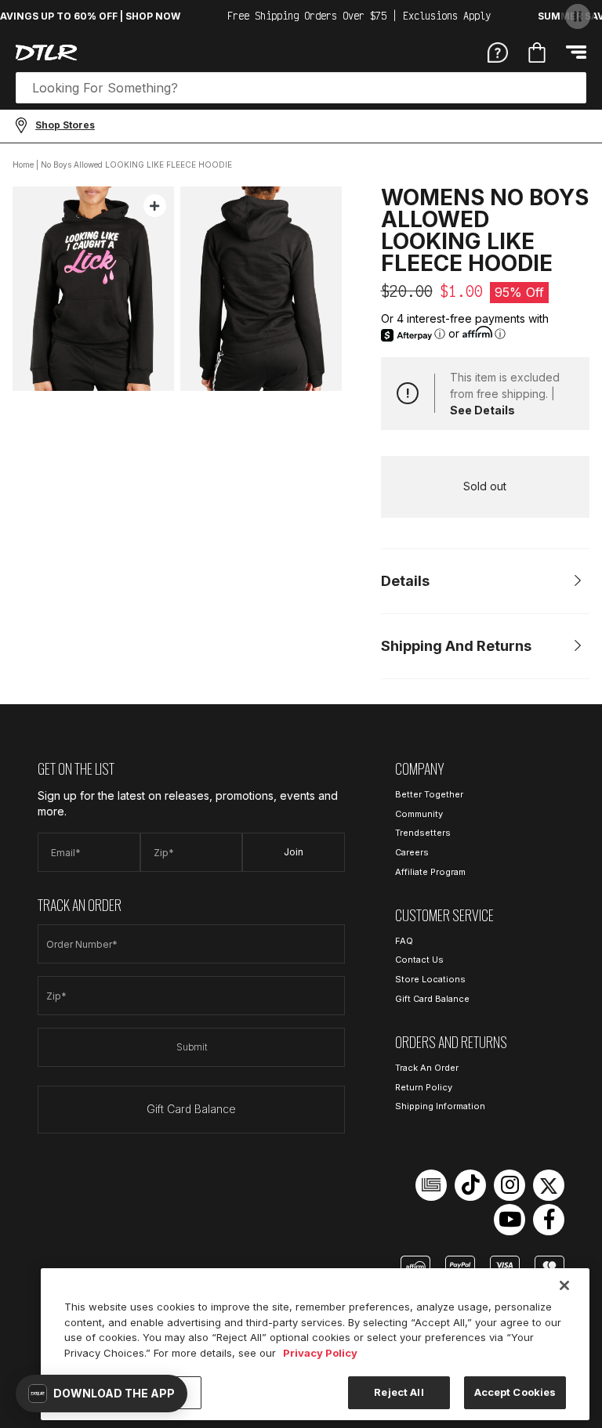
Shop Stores (65, 125)
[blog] (431, 1185)
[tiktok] (470, 1185)
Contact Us (419, 959)
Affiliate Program (430, 871)
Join (293, 852)
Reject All (398, 1392)
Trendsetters (423, 832)
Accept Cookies (515, 1392)
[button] (101, 1393)
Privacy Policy (320, 1353)
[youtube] (509, 1219)
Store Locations (430, 979)
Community (419, 813)
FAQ (404, 940)
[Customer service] (498, 51)
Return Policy (423, 1087)
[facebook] (548, 1219)
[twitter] (548, 1185)
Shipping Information (440, 1106)
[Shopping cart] (537, 52)
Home (23, 164)
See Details (482, 410)
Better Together (429, 794)
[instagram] (509, 1185)
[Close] (564, 1285)
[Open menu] (576, 52)
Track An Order (427, 1067)
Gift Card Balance (191, 1108)
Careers (412, 852)
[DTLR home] (46, 52)
